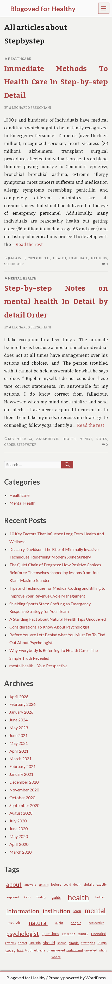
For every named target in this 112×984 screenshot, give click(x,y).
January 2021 (21, 774)
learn (77, 911)
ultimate (39, 950)
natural (38, 922)
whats (103, 950)
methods (99, 258)
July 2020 (18, 820)
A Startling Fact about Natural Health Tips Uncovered (57, 619)
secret (22, 943)
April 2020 (18, 844)
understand (74, 950)
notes (101, 439)
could (67, 884)
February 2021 (22, 766)
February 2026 (22, 704)
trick (20, 950)
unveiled (90, 950)
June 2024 (18, 719)
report (83, 933)
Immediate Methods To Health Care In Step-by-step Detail (56, 82)
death (77, 884)
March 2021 (20, 758)
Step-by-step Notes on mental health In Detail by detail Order (56, 301)
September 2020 (24, 805)
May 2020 (18, 836)
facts (27, 897)
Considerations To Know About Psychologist (49, 626)
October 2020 (22, 797)
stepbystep (13, 264)
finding (41, 897)
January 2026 (21, 711)
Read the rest (29, 244)
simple (74, 943)
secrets (35, 943)
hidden (100, 897)
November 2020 (24, 789)
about (14, 884)
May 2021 (18, 743)
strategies (88, 942)
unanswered (56, 950)
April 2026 (18, 696)
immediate (78, 258)
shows (61, 943)
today (10, 950)
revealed (98, 933)
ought (59, 922)
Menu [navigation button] (104, 7)
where (56, 957)
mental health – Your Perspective (38, 665)
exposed (13, 897)
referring (68, 933)
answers (30, 884)
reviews (10, 942)
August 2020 (20, 812)
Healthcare (19, 59)
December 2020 (24, 781)
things (102, 943)
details (89, 884)
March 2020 (20, 851)
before (56, 884)
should (49, 942)
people (76, 922)
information (22, 911)
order (9, 445)
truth (29, 950)
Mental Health (22, 278)
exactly (101, 884)
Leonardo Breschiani (31, 108)
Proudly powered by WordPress (77, 977)
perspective (96, 922)
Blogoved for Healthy (26, 977)
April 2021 (18, 750)
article (43, 885)
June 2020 (18, 828)
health (59, 258)
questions (50, 933)
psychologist (22, 933)
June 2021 (18, 735)
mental (86, 439)
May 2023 (18, 727)
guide (56, 897)
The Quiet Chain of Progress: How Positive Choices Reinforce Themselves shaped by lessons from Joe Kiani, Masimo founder (55, 572)
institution (56, 911)
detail (44, 258)
